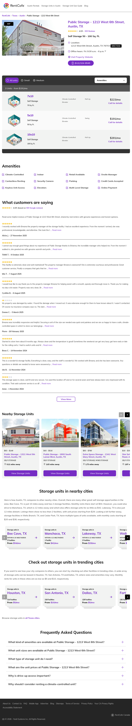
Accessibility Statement (12, 707)
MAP (8, 24)
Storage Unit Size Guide (72, 6)
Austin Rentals (33, 6)
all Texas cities (32, 618)
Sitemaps (60, 703)
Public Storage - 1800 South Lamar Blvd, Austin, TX (57, 455)
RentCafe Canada (122, 715)
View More (66, 399)
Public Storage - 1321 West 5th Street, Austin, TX (19, 455)
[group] (12, 80)
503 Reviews (90, 31)
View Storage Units (20, 473)
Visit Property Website (82, 57)
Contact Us (17, 703)
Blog (86, 6)
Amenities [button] (102, 80)
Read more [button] (56, 230)
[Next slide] (60, 37)
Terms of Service (72, 703)
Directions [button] (116, 46)
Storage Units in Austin (50, 6)
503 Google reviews (34, 208)
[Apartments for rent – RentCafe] (14, 6)
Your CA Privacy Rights (104, 703)
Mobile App (33, 703)
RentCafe (6, 16)
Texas (14, 16)
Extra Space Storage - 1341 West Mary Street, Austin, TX (99, 455)
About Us (6, 703)
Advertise (44, 703)
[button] (81, 63)
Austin (22, 16)
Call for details (115, 103)
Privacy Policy (87, 703)
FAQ (25, 703)
